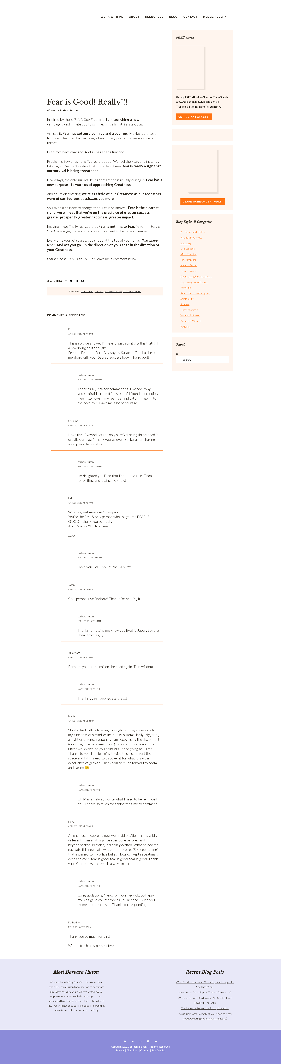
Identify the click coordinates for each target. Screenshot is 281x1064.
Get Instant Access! (194, 117)
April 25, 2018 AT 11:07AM (81, 589)
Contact (190, 16)
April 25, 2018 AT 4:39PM (90, 466)
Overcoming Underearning (196, 276)
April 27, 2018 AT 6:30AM (80, 826)
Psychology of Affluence (194, 282)
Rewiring (185, 287)
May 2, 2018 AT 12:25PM (79, 927)
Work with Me (112, 16)
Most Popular (188, 259)
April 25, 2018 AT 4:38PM (90, 379)
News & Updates (190, 270)
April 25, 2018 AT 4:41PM (90, 621)
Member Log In (215, 16)
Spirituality (187, 298)
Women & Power (113, 291)
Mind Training (87, 291)
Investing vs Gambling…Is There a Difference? (204, 992)
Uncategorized (189, 309)
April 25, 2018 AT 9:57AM (80, 502)
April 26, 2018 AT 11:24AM (81, 720)
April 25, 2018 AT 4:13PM (80, 657)
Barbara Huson (65, 986)
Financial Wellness (191, 237)
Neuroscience (188, 265)
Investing (185, 243)
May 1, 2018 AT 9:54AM (89, 886)
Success (99, 291)
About (134, 16)
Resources (154, 16)
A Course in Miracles (192, 232)
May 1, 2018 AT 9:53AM (89, 790)
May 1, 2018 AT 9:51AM (89, 689)
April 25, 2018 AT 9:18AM (80, 334)
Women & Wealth (132, 291)
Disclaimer (132, 1050)
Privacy (120, 1050)
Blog (173, 16)
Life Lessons (187, 248)
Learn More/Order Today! (203, 201)
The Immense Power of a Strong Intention (204, 1008)
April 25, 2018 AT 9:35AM (80, 425)
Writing (185, 326)
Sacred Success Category (195, 293)
